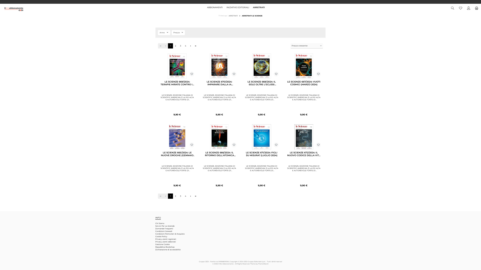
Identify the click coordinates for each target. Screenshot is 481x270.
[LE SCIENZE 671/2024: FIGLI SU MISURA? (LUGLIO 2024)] (262, 136)
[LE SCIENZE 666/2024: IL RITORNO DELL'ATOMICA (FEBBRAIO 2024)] (219, 136)
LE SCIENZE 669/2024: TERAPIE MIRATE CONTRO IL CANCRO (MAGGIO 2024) (177, 83)
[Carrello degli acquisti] (475, 8)
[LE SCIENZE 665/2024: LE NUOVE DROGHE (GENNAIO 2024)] (177, 136)
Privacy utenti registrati (165, 239)
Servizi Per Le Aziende (164, 226)
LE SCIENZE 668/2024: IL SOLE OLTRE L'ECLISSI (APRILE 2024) (262, 83)
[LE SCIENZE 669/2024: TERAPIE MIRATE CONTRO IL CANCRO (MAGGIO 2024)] (177, 66)
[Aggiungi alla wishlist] (191, 74)
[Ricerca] (452, 8)
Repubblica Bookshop (164, 247)
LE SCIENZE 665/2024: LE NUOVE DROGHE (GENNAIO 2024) (177, 154)
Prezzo (176, 32)
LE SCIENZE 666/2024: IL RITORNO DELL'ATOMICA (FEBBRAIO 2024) (219, 154)
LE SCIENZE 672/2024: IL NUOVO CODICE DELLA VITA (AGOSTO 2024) (303, 154)
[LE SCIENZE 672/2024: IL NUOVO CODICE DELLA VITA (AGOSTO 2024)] (304, 136)
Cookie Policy (161, 236)
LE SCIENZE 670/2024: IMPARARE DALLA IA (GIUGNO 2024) (219, 83)
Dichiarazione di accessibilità (168, 249)
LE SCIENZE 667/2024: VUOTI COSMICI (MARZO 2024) (303, 83)
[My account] (468, 8)
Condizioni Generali (163, 231)
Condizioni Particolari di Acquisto (170, 234)
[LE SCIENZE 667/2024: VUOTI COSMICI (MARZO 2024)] (304, 66)
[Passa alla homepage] (14, 9)
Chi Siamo (159, 223)
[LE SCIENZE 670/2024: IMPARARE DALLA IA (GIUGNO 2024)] (219, 66)
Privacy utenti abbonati (165, 242)
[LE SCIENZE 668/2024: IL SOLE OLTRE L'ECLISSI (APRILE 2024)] (262, 66)
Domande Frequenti (164, 229)
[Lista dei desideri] (460, 8)
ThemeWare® (263, 264)
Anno (162, 32)
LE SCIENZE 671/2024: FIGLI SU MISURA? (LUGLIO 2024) (261, 154)
